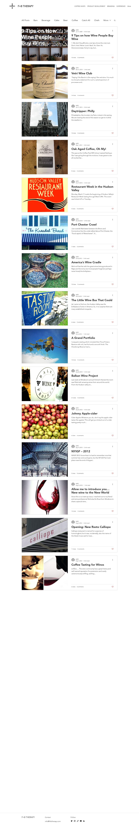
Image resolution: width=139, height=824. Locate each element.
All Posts (26, 20)
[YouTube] (81, 821)
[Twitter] (72, 821)
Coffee (75, 20)
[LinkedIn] (84, 821)
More (105, 20)
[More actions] (113, 30)
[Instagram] (75, 821)
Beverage (46, 20)
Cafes (56, 20)
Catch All (86, 20)
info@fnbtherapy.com (53, 821)
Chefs (96, 20)
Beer (65, 20)
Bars (36, 20)
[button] (115, 20)
